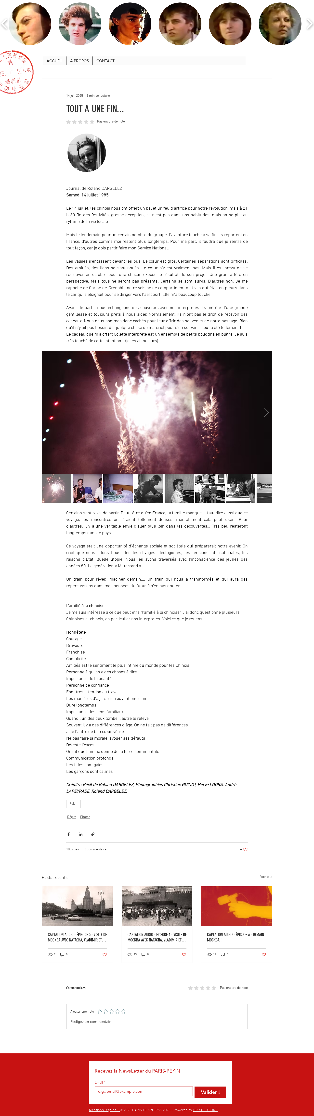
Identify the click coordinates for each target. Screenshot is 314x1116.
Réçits (71, 817)
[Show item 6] (210, 488)
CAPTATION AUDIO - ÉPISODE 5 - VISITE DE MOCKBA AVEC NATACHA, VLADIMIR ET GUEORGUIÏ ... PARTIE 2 (77, 937)
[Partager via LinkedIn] (80, 834)
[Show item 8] (271, 488)
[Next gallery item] (266, 412)
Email (100, 1082)
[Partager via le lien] (92, 834)
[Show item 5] (179, 488)
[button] (30, 23)
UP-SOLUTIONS (205, 1110)
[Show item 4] (148, 488)
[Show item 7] (240, 488)
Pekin (73, 804)
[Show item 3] (118, 488)
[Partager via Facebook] (68, 834)
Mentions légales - (104, 1110)
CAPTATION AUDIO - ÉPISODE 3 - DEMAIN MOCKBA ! (235, 937)
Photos (85, 817)
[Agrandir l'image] (157, 412)
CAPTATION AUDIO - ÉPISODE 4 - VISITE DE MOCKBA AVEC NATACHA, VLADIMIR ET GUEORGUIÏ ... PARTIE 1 (157, 937)
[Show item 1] (56, 488)
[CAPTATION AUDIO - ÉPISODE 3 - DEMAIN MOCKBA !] (236, 906)
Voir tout (266, 877)
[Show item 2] (87, 488)
